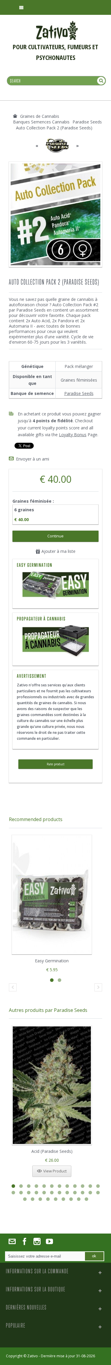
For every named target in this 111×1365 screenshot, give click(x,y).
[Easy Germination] (55, 586)
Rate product (56, 764)
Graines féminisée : (33, 501)
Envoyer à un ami (32, 459)
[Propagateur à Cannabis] (55, 627)
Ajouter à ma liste (57, 551)
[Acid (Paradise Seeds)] (52, 1085)
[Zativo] (57, 23)
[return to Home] (15, 116)
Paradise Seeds (79, 393)
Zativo (32, 1355)
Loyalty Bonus (72, 434)
